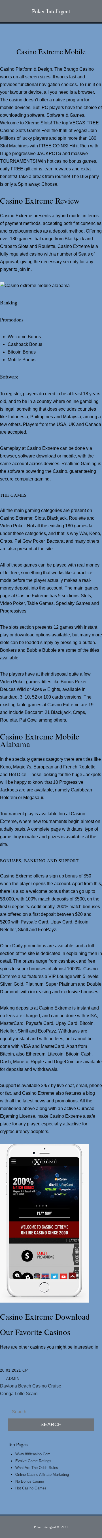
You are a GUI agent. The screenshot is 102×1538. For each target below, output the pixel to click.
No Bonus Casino (29, 1481)
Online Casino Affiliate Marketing (42, 1474)
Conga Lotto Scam (18, 1393)
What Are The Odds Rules (36, 1468)
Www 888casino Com (32, 1454)
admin (13, 1378)
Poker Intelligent (51, 11)
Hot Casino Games (30, 1488)
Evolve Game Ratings (33, 1461)
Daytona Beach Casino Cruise (30, 1386)
